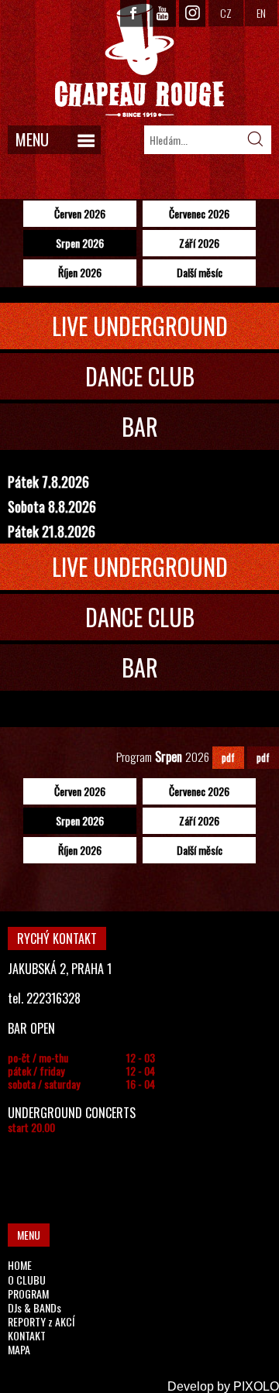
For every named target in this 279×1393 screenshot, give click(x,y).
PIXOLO (256, 1386)
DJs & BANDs (34, 1307)
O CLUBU (27, 1279)
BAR (140, 426)
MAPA (19, 1349)
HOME (20, 1265)
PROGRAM (28, 1293)
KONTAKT (27, 1335)
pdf (228, 757)
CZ (226, 13)
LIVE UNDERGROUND (140, 325)
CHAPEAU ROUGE (139, 61)
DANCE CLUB (140, 376)
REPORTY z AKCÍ (41, 1321)
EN (261, 13)
